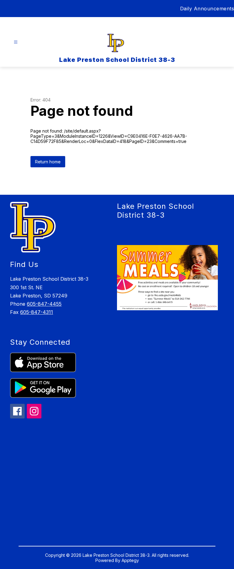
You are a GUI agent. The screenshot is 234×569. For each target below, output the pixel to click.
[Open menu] (15, 42)
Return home (48, 161)
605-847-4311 (36, 312)
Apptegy (130, 560)
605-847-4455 (44, 304)
